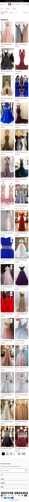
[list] (15, 13)
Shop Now (21, 1)
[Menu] (1, 4)
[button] (27, 254)
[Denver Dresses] (14, 4)
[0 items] (27, 4)
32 (19, 454)
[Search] (4, 4)
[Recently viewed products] (27, 250)
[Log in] (24, 4)
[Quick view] (11, 26)
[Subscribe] (26, 471)
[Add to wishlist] (11, 23)
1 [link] (3, 454)
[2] (17, 13)
